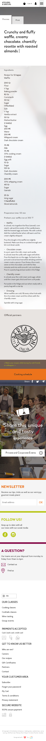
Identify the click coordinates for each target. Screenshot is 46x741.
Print (18, 20)
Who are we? (7, 649)
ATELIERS (6, 3)
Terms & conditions (10, 695)
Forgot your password (11, 687)
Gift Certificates (9, 662)
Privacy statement (10, 700)
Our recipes (7, 658)
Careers (5, 654)
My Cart (5, 691)
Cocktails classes (9, 612)
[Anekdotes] (31, 737)
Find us (10, 570)
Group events (8, 621)
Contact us (12, 564)
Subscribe (6, 682)
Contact (5, 671)
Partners (5, 667)
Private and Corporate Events (21, 453)
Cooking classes (9, 607)
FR (6, 596)
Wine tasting (7, 616)
